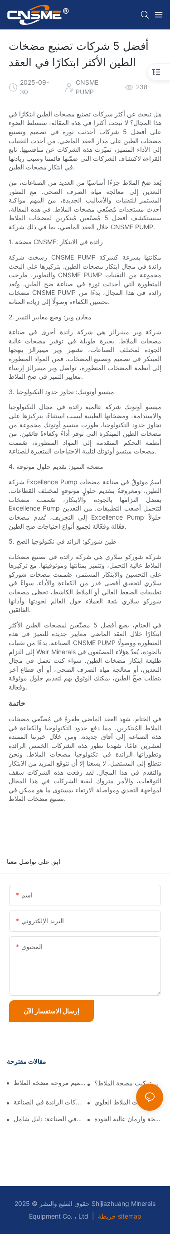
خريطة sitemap (118, 1216)
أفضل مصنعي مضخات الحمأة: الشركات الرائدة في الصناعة (48, 1102)
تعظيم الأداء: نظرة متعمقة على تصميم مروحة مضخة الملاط (51, 1082)
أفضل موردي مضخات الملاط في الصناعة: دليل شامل (48, 1119)
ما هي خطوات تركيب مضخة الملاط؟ (128, 1083)
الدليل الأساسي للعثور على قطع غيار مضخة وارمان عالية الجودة (128, 1119)
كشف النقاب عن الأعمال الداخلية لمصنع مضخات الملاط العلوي (128, 1102)
